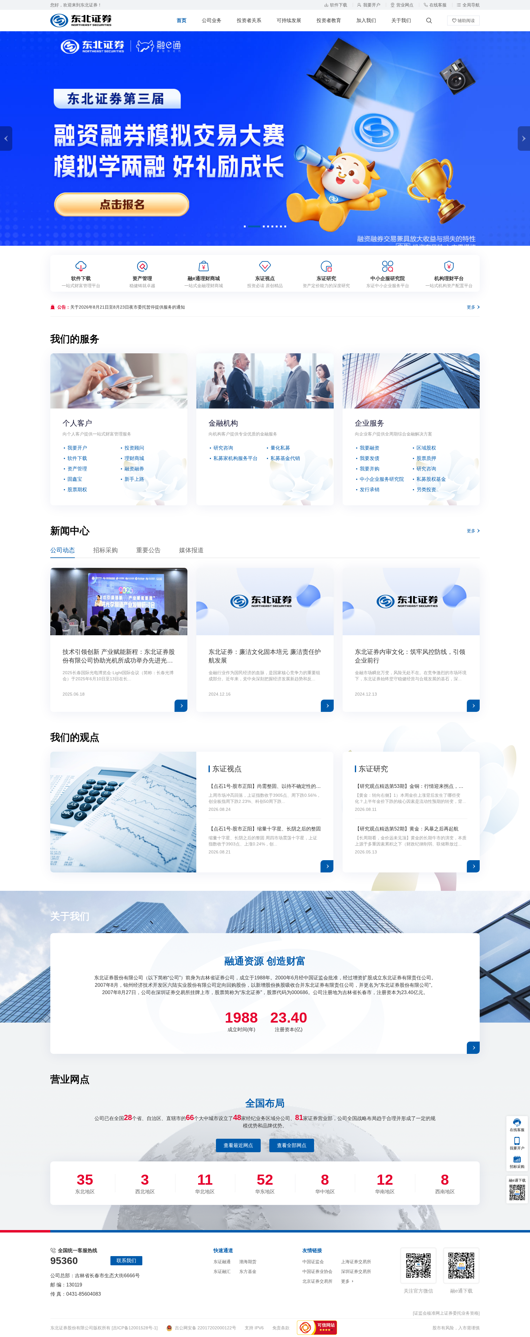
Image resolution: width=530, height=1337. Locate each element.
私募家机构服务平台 (235, 458)
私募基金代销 (285, 458)
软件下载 (338, 4)
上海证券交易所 (356, 1261)
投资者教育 (329, 20)
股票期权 (77, 489)
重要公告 (148, 550)
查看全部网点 (291, 1145)
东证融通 (222, 1261)
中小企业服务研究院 (382, 479)
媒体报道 (191, 550)
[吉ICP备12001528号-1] (135, 1327)
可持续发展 (289, 20)
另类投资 (426, 489)
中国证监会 (313, 1261)
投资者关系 (249, 20)
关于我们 (401, 20)
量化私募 (280, 447)
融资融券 (134, 468)
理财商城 (134, 458)
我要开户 (371, 4)
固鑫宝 (74, 479)
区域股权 (426, 447)
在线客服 (438, 4)
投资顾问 (134, 447)
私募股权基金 (431, 479)
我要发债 (369, 458)
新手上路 (134, 479)
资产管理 (77, 468)
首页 (181, 20)
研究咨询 (223, 447)
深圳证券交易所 (356, 1271)
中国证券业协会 (317, 1271)
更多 (471, 307)
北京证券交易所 (317, 1281)
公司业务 (211, 20)
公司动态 (62, 550)
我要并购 (369, 468)
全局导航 (471, 4)
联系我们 (126, 1260)
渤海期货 (247, 1261)
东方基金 (247, 1271)
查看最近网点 (238, 1145)
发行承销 (369, 489)
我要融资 (369, 447)
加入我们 (366, 20)
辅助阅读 (466, 20)
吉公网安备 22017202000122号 (205, 1327)
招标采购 (105, 550)
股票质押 (426, 458)
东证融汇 (222, 1271)
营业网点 (404, 4)
